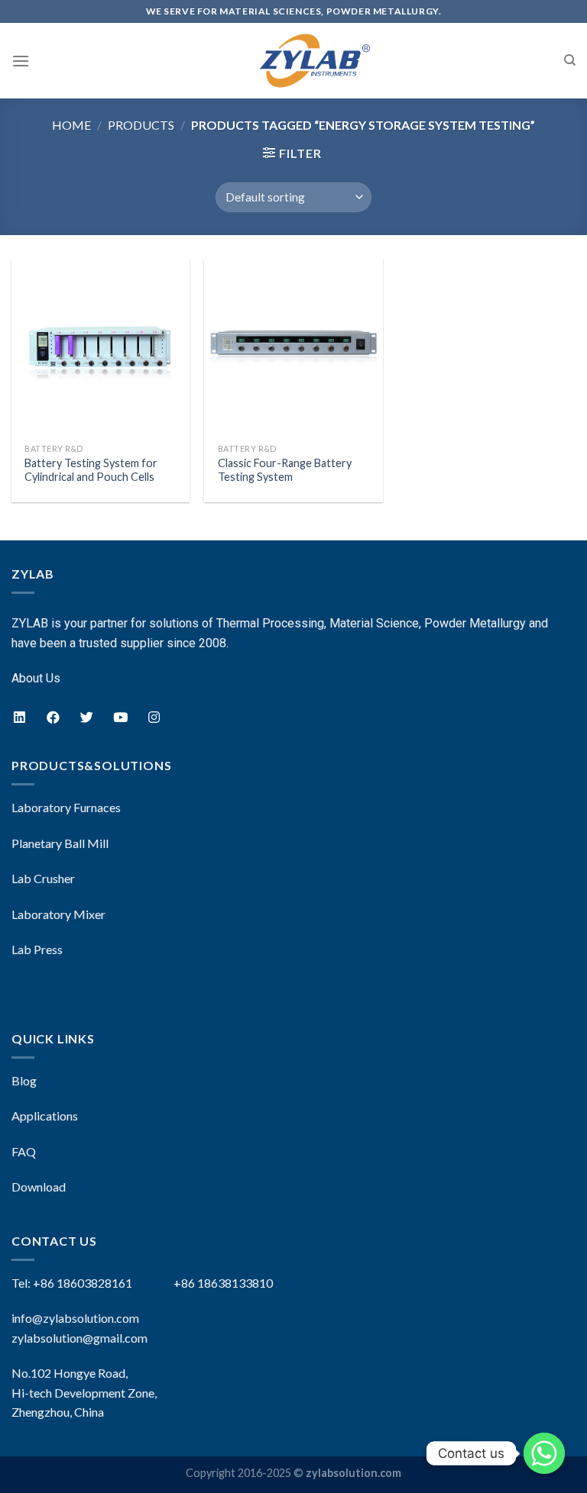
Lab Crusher (43, 878)
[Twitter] (86, 717)
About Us (35, 678)
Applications (44, 1115)
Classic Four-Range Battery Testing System (285, 470)
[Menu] (20, 60)
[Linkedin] (19, 717)
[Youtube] (120, 717)
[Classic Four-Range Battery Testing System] (293, 347)
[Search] (570, 60)
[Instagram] (154, 717)
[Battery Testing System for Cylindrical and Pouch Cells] (100, 347)
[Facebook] (53, 717)
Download (38, 1186)
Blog (24, 1080)
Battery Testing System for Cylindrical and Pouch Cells (90, 470)
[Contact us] (544, 1453)
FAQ (23, 1151)
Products (141, 125)
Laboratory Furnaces (66, 807)
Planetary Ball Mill (60, 843)
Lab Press (37, 949)
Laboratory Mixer (58, 914)
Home (71, 125)
